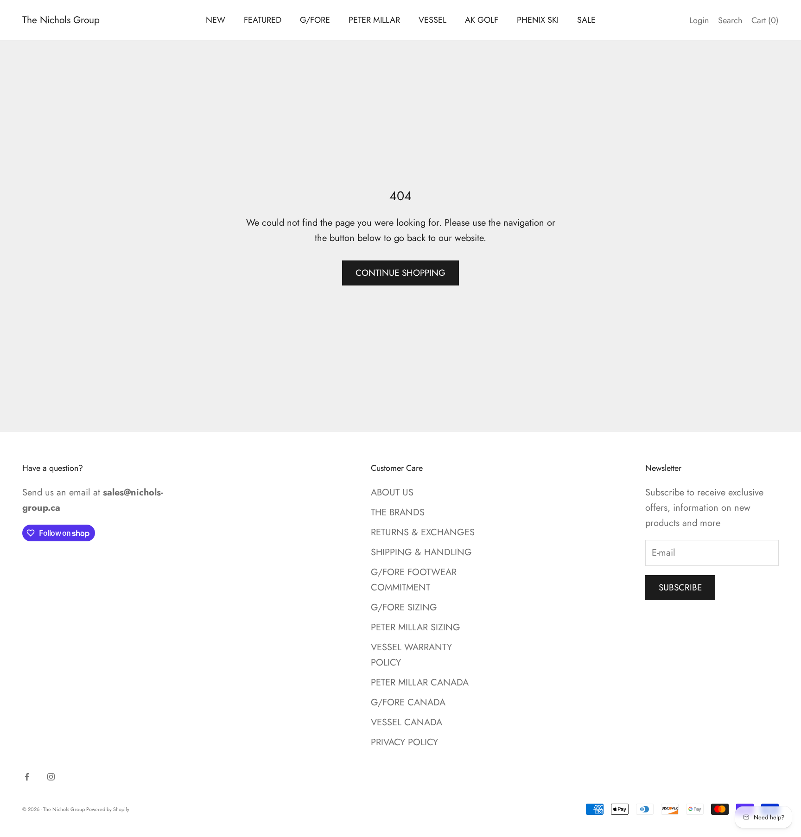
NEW (215, 20)
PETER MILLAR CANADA (420, 682)
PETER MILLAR (374, 20)
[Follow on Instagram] (51, 776)
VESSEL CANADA (406, 722)
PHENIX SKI (538, 20)
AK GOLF (481, 20)
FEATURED (262, 20)
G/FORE (315, 20)
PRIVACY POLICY (404, 742)
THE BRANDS (398, 512)
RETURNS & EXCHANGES (423, 532)
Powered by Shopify (107, 809)
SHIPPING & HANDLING (421, 552)
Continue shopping (400, 272)
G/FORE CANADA (408, 702)
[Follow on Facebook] (27, 776)
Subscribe (680, 587)
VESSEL (432, 20)
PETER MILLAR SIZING (415, 627)
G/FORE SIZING (404, 607)
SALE (586, 20)
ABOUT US (392, 492)
